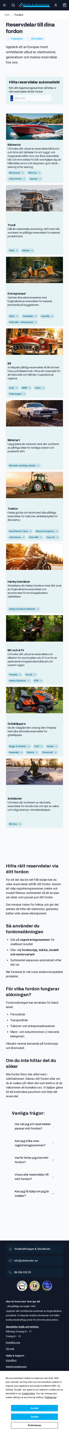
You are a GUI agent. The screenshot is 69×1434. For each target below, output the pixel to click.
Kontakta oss (13, 1342)
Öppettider (12, 1326)
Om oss (10, 1348)
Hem (7, 15)
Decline (34, 1417)
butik (21, 1326)
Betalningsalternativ (16, 1366)
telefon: (34, 1326)
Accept (34, 1408)
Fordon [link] (19, 15)
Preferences (34, 1425)
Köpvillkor (11, 1360)
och (26, 1326)
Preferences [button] (50, 1397)
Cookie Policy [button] (28, 1393)
